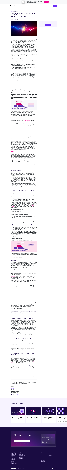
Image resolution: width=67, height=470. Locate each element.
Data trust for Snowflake (14, 463)
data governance (28, 120)
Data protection (21, 457)
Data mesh (13, 285)
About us (35, 452)
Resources (32, 5)
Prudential (27, 453)
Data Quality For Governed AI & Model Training (22, 456)
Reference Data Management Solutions (14, 460)
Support (50, 456)
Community (50, 452)
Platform (19, 5)
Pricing (37, 5)
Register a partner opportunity (51, 455)
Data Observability (13, 455)
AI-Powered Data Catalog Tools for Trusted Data (14, 458)
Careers (35, 453)
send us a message (26, 376)
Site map (35, 459)
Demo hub (42, 452)
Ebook (42, 459)
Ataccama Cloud (13, 464)
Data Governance (21, 454)
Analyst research (43, 460)
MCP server (12, 462)
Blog (41, 453)
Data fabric (13, 276)
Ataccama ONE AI (13, 461)
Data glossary (43, 461)
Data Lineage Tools (13, 454)
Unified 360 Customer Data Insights (22, 453)
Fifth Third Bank (28, 452)
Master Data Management (14, 456)
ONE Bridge (20, 459)
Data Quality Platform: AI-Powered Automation (14, 453)
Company (27, 5)
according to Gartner (32, 165)
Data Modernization (21, 458)
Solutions (23, 5)
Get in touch (50, 453)
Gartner (12, 151)
